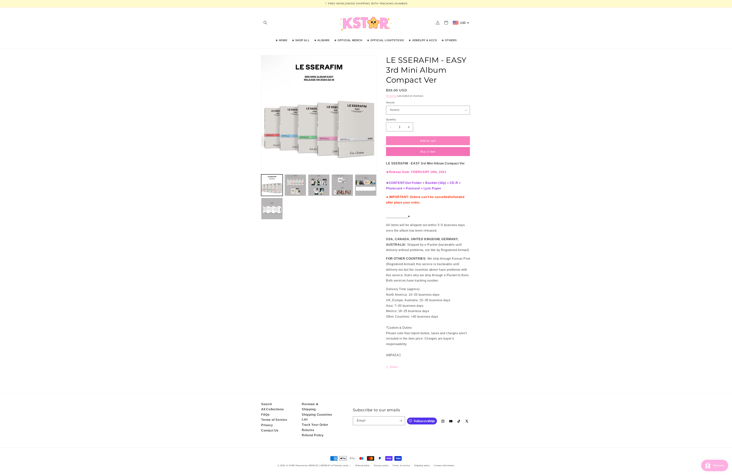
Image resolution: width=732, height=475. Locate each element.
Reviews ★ (310, 404)
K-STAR (291, 465)
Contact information (444, 465)
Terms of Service (274, 419)
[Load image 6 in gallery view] (272, 208)
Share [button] (394, 366)
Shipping (391, 96)
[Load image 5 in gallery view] (365, 185)
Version (390, 102)
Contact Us (270, 430)
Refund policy (363, 465)
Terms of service (401, 465)
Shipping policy (422, 465)
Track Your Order (315, 424)
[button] (265, 23)
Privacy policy (381, 465)
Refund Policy (313, 435)
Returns (308, 430)
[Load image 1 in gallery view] (272, 185)
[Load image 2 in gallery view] (295, 185)
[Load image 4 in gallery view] (342, 185)
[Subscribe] (400, 420)
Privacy (267, 425)
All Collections (272, 409)
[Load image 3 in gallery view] (319, 185)
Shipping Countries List (317, 417)
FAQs (265, 414)
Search (266, 404)
